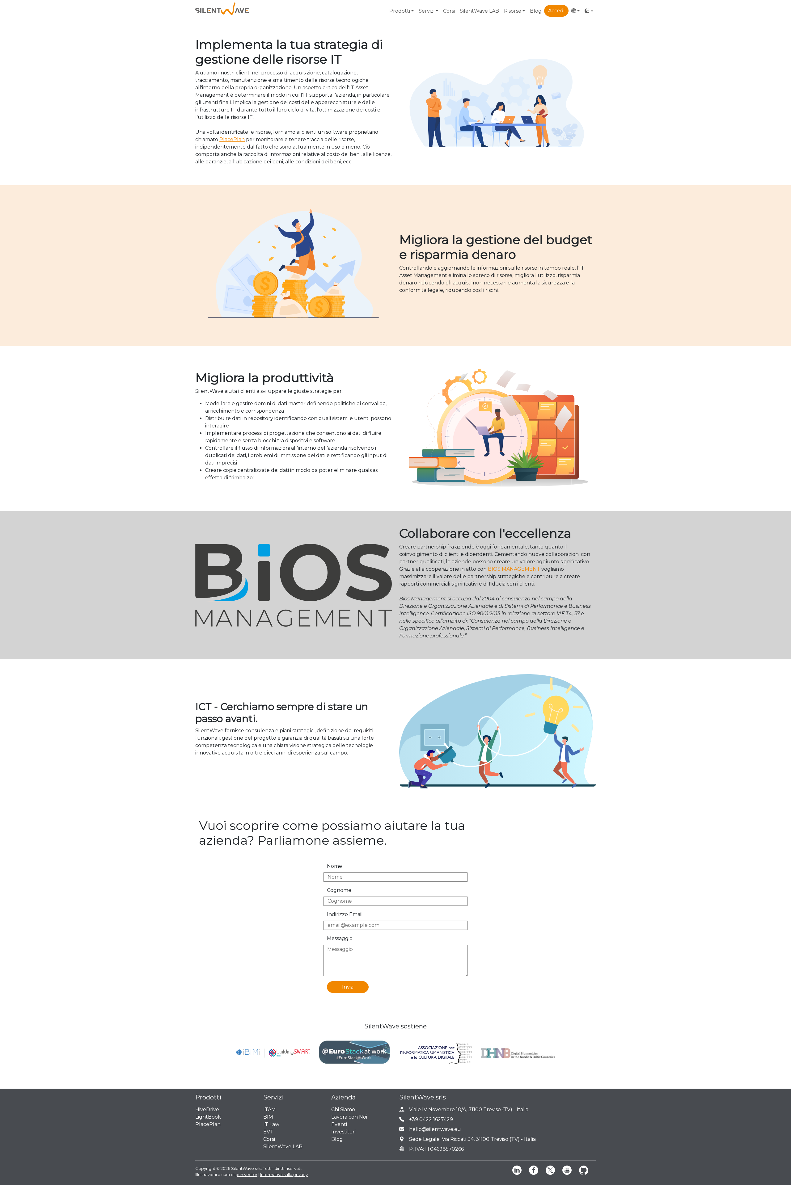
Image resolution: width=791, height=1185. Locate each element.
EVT (268, 1132)
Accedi (556, 11)
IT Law (271, 1124)
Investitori (343, 1132)
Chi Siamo (343, 1109)
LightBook (208, 1117)
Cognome (339, 890)
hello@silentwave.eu (435, 1129)
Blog (536, 11)
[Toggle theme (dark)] (589, 11)
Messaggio (340, 938)
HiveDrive (207, 1109)
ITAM (269, 1109)
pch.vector (246, 1174)
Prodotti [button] (399, 11)
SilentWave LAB (479, 11)
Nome (334, 866)
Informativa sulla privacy (284, 1174)
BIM (268, 1117)
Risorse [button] (512, 11)
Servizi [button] (426, 11)
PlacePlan (232, 139)
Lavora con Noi (349, 1117)
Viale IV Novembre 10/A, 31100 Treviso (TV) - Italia (468, 1109)
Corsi (449, 11)
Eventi (339, 1124)
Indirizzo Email (345, 914)
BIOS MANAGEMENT (514, 569)
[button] (575, 11)
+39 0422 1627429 (431, 1119)
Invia (347, 987)
